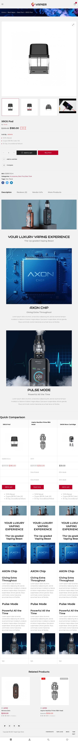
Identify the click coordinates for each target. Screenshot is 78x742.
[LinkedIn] (11, 182)
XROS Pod (6, 424)
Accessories (14, 176)
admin (10, 134)
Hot (7, 179)
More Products (54, 192)
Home (3, 12)
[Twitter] (7, 182)
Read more (37, 487)
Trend (11, 179)
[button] (75, 4)
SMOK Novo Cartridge (68, 424)
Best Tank (28, 176)
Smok (5, 124)
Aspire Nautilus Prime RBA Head (51, 710)
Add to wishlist (12, 159)
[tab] (6, 192)
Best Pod (20, 12)
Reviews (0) (22, 192)
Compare (10, 165)
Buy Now (48, 153)
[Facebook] (2, 182)
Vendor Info (37, 192)
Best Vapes (11, 12)
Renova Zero (5, 710)
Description (6, 192)
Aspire (5, 708)
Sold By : (4, 134)
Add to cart (28, 153)
